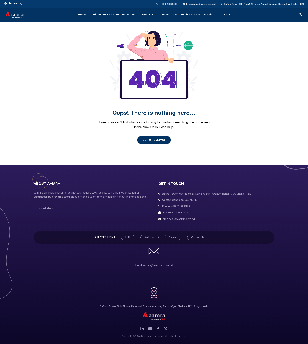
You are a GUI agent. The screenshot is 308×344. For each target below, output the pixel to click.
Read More (46, 208)
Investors (167, 14)
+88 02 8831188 (168, 4)
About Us (148, 14)
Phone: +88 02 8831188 (176, 206)
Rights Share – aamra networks (114, 14)
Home (82, 14)
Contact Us (197, 237)
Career (173, 237)
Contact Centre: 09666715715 (179, 199)
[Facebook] (6, 3)
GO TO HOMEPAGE (154, 139)
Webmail (150, 237)
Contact (225, 14)
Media (208, 14)
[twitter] (21, 3)
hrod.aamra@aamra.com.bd (201, 4)
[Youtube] (16, 3)
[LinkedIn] (10, 3)
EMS (127, 237)
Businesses (189, 14)
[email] (158, 329)
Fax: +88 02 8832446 (175, 212)
